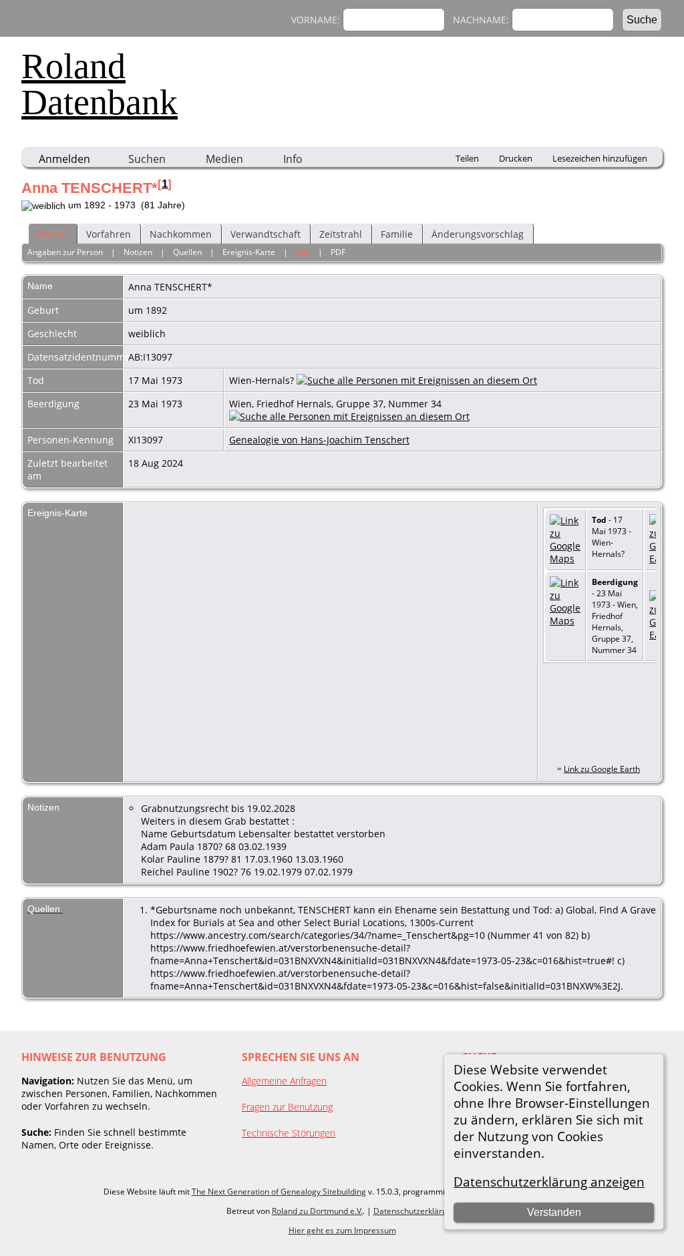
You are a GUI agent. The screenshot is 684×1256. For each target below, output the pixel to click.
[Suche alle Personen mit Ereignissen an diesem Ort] (417, 380)
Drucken (515, 158)
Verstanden (554, 1212)
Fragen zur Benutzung (287, 1106)
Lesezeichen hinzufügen (599, 158)
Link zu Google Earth (602, 769)
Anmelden (64, 159)
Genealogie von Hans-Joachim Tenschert (319, 439)
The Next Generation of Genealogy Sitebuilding (279, 1191)
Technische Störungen (288, 1132)
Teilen (467, 158)
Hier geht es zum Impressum (342, 1230)
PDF (338, 252)
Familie (397, 234)
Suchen (147, 159)
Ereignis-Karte (248, 252)
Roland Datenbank (99, 84)
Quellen (187, 252)
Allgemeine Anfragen (284, 1080)
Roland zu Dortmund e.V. (317, 1211)
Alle (303, 252)
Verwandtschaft (265, 234)
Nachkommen (181, 234)
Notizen (138, 252)
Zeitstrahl (340, 234)
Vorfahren (108, 234)
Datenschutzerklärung (414, 1211)
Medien (224, 159)
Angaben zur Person (65, 252)
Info (293, 159)
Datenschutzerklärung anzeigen (549, 1181)
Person (52, 234)
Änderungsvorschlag (478, 234)
